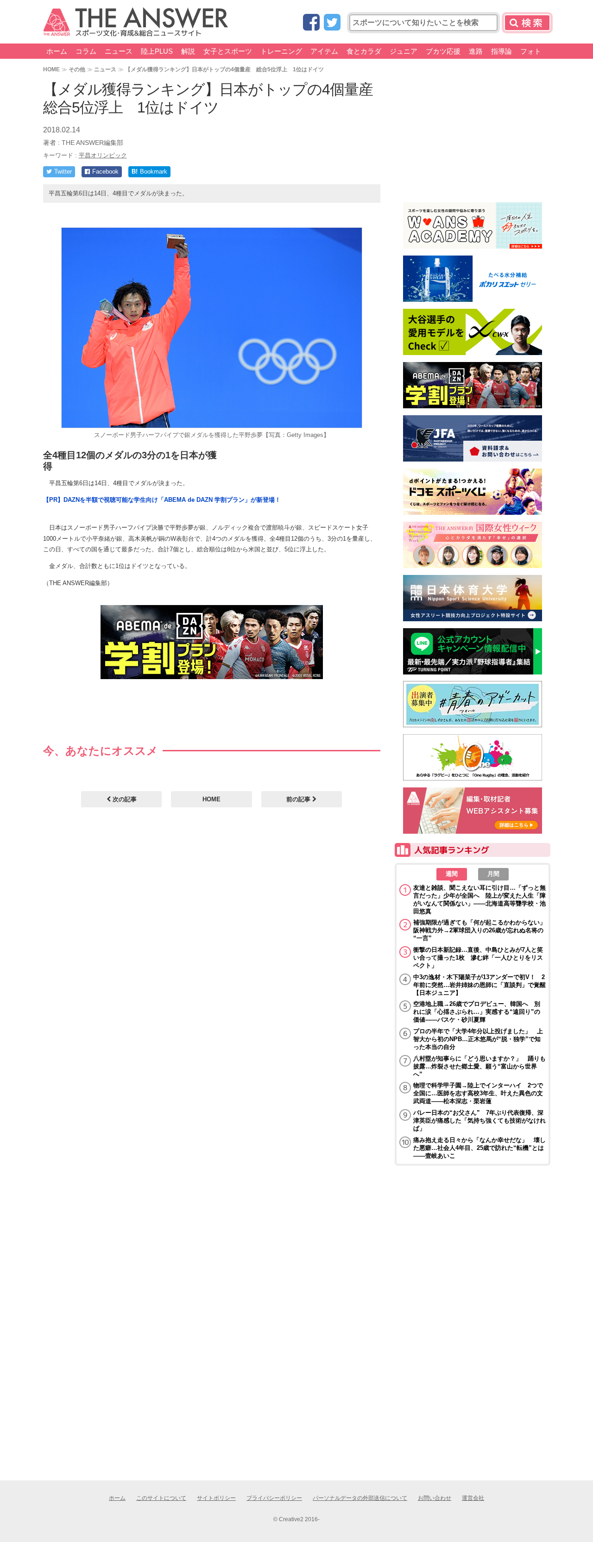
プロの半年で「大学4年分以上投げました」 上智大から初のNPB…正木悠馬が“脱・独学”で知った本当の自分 (478, 1039)
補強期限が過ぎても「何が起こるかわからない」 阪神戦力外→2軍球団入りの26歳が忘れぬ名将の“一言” (479, 930)
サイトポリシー (216, 1498)
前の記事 (299, 799)
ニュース (118, 51)
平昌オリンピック (103, 155)
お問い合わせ (434, 1498)
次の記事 (124, 799)
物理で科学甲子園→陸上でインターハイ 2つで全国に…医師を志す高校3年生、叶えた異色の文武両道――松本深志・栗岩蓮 (478, 1093)
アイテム (324, 51)
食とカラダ (364, 51)
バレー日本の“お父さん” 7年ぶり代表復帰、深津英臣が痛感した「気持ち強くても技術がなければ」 (479, 1120)
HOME (51, 69)
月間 (493, 873)
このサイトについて (161, 1498)
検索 (527, 22)
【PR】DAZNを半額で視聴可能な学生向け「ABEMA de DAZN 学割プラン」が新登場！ (162, 499)
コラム (86, 51)
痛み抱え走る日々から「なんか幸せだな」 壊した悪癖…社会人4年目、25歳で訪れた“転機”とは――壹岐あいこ (479, 1147)
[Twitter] (332, 23)
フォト (530, 51)
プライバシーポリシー (274, 1498)
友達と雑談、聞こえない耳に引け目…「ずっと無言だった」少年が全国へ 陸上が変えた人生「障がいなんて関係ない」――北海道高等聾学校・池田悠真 (479, 899)
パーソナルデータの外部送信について (360, 1498)
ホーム (56, 51)
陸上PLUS (157, 51)
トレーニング (281, 51)
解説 (188, 51)
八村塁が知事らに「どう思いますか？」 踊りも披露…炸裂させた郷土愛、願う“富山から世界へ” (479, 1066)
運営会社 (473, 1498)
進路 (476, 51)
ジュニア (403, 51)
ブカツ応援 (443, 51)
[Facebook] (311, 23)
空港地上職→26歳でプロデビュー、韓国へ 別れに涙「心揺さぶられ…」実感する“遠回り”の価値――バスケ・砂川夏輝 (476, 1011)
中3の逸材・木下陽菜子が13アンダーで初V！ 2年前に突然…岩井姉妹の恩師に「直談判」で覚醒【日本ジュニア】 (479, 985)
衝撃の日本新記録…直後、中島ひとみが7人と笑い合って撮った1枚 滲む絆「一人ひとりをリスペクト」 (478, 957)
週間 (452, 873)
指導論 (501, 51)
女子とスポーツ (227, 51)
